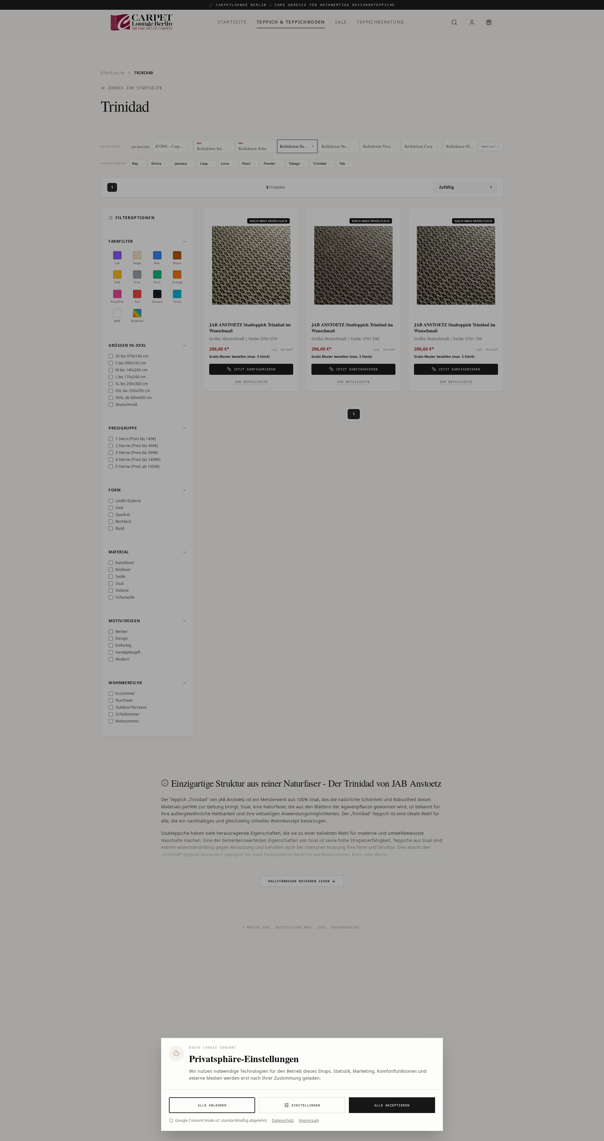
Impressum (309, 1120)
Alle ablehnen (212, 1105)
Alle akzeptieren (392, 1105)
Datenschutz (283, 1120)
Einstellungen (306, 1105)
